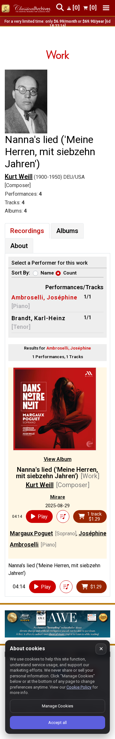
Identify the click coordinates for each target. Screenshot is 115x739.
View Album (58, 459)
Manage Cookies (57, 706)
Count (70, 273)
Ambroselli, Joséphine (44, 297)
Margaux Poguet (31, 533)
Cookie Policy (78, 687)
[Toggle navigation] (106, 8)
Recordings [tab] (27, 231)
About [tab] (19, 246)
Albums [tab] (67, 231)
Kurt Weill (19, 176)
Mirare (57, 497)
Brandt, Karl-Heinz (38, 318)
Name (47, 273)
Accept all (57, 722)
